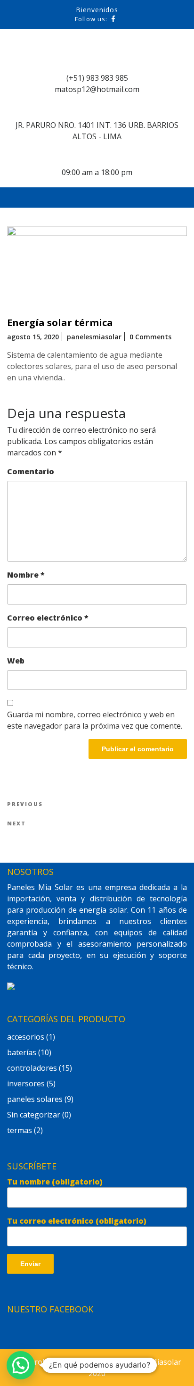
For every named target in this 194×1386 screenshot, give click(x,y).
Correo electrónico (48, 618)
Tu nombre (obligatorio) (55, 1181)
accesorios (25, 1037)
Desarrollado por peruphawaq (67, 1362)
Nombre (26, 575)
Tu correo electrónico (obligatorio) (76, 1221)
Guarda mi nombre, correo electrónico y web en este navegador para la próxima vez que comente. (94, 720)
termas (19, 1130)
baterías (21, 1052)
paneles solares (35, 1099)
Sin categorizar (33, 1114)
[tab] (149, 197)
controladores (32, 1068)
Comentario (30, 471)
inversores (26, 1083)
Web (15, 660)
